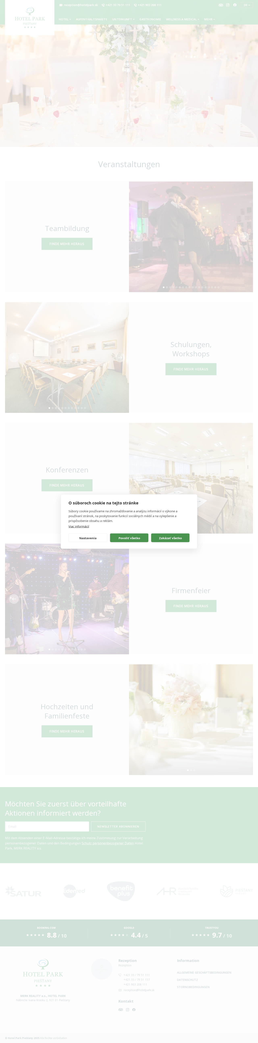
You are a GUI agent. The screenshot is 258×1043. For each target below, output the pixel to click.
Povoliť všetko (129, 538)
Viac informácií (79, 526)
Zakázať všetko (170, 538)
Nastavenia (88, 538)
